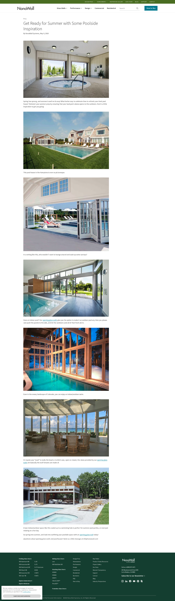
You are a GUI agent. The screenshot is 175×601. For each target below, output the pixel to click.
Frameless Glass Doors (59, 588)
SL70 (35, 564)
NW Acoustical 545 (24, 573)
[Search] (137, 8)
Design (75, 567)
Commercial (76, 570)
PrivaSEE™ (55, 583)
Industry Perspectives (99, 581)
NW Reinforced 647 (24, 567)
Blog (137, 2)
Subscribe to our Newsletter (132, 576)
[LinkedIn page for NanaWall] (126, 581)
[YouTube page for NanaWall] (134, 581)
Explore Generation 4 (25, 581)
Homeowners (101, 2)
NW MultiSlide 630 (57, 564)
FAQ (74, 578)
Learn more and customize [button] (22, 596)
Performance (77, 564)
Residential (76, 573)
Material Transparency (99, 570)
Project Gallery (97, 564)
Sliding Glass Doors (58, 559)
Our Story (129, 2)
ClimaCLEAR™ (56, 581)
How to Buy (150, 8)
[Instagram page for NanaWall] (122, 581)
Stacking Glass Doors (59, 569)
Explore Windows (24, 583)
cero (53, 561)
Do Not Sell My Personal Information (50, 598)
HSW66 (54, 575)
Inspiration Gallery (116, 2)
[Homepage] (26, 8)
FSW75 (36, 576)
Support (144, 2)
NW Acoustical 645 (24, 564)
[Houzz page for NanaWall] (141, 581)
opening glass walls (50, 320)
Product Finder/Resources (100, 561)
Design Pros (89, 2)
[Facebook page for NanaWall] (130, 581)
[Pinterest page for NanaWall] (138, 581)
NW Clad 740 (22, 576)
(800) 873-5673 (131, 567)
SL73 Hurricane (38, 567)
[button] (62, 8)
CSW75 (36, 573)
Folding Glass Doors (25, 559)
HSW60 (54, 572)
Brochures (76, 576)
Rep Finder (96, 559)
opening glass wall (86, 535)
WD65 (36, 570)
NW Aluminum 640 (24, 561)
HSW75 (54, 578)
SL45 (35, 561)
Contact (152, 2)
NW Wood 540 (23, 570)
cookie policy (27, 592)
